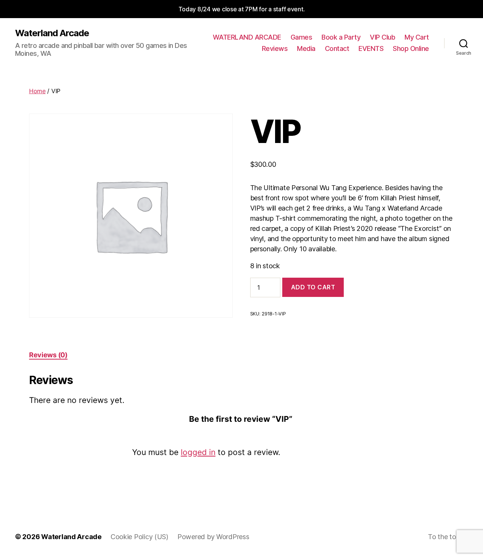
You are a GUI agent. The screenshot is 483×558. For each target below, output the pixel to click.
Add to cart (313, 287)
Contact (337, 48)
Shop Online (411, 48)
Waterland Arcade (52, 33)
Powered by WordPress (213, 537)
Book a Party (340, 37)
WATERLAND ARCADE (247, 37)
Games (301, 37)
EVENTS (370, 48)
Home (37, 91)
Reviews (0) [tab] (48, 355)
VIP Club (382, 37)
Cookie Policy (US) (139, 537)
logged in (198, 452)
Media (306, 48)
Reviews (275, 48)
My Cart (417, 37)
